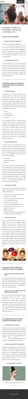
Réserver (20, 1)
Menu (26, 1)
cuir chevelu (20, 357)
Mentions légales (14, 394)
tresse (23, 204)
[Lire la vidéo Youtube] (14, 254)
